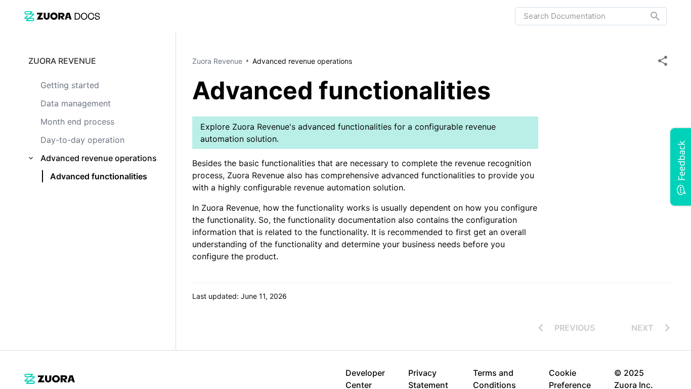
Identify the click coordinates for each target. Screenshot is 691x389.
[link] (62, 16)
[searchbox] (648, 16)
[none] (663, 61)
